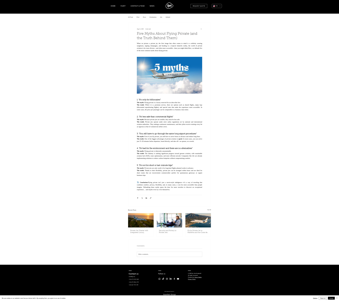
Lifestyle (168, 17)
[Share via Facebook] (138, 198)
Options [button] (315, 298)
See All (209, 209)
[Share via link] (150, 198)
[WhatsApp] (159, 279)
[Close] (337, 298)
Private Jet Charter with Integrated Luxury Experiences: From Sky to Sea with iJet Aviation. (139, 232)
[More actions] (201, 29)
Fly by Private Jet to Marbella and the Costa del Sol (198, 232)
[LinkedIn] (170, 279)
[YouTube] (178, 279)
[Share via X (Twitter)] (142, 198)
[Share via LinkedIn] (146, 198)
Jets (161, 17)
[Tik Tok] (163, 279)
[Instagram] (167, 279)
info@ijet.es (132, 276)
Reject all (322, 298)
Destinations (152, 17)
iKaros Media (198, 277)
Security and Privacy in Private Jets (167, 231)
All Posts (130, 17)
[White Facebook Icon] (174, 279)
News (144, 17)
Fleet (137, 17)
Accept (331, 298)
